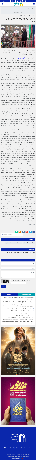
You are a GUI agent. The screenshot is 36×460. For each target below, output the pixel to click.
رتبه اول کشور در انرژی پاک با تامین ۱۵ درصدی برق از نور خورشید (20, 317)
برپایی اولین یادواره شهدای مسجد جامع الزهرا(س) (21, 252)
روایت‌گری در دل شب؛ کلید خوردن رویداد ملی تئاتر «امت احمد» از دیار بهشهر (18, 319)
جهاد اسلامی (18, 243)
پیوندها (17, 448)
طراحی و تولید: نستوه (16, 458)
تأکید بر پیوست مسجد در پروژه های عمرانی (24, 315)
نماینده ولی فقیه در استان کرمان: (27, 16)
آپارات (13, 1)
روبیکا (11, 1)
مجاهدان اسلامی (10, 243)
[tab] (26, 294)
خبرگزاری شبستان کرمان (29, 243)
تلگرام (25, 1)
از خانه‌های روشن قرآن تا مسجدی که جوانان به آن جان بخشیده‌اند (20, 308)
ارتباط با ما (23, 448)
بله (15, 1)
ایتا (23, 1)
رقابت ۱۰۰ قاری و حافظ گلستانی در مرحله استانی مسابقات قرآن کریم (19, 311)
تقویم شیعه (11, 448)
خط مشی (30, 448)
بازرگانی (4, 448)
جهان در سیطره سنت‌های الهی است (20, 20)
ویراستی (18, 1)
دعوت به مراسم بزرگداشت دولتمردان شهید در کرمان (23, 313)
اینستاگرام (20, 1)
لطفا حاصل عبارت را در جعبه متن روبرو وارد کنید (24, 280)
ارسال (3, 286)
